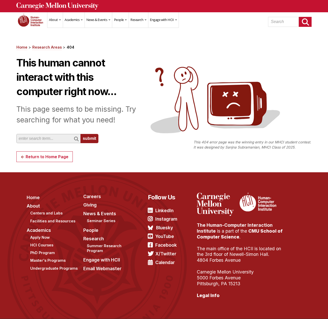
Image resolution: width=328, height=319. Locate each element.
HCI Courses (41, 245)
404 (70, 47)
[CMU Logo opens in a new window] (164, 6)
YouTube (164, 236)
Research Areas (47, 47)
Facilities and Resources (52, 221)
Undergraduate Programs (54, 268)
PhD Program (42, 252)
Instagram (166, 219)
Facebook (166, 245)
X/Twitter (165, 253)
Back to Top (302, 308)
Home (31, 23)
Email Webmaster (102, 268)
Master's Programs (48, 260)
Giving (90, 205)
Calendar (165, 262)
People (119, 19)
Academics (72, 19)
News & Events (97, 19)
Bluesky (164, 227)
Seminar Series (101, 221)
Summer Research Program (104, 248)
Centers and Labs (46, 213)
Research (137, 19)
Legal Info (208, 295)
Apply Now (40, 237)
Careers (92, 196)
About (53, 19)
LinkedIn (164, 210)
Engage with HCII (162, 19)
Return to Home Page (47, 156)
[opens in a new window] (217, 196)
